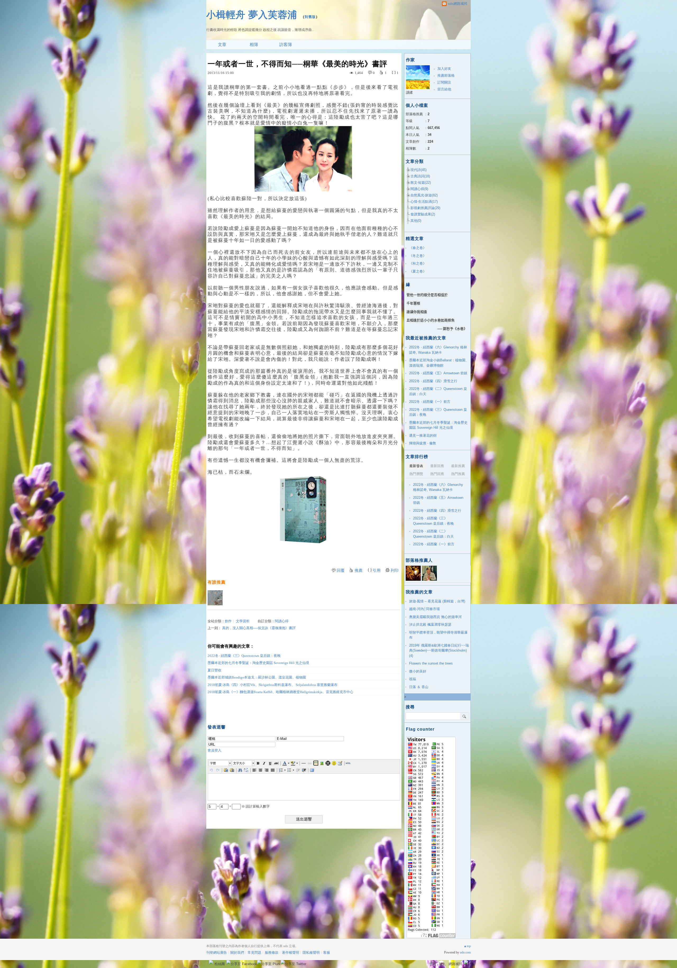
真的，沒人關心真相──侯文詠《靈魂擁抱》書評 (259, 628)
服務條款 (271, 953)
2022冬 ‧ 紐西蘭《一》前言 (429, 402)
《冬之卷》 (417, 256)
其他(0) (415, 221)
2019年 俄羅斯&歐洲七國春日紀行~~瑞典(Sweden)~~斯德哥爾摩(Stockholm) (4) (439, 650)
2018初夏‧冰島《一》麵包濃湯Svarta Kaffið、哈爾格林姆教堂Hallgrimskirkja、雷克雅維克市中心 (280, 692)
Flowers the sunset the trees (431, 663)
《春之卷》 (417, 248)
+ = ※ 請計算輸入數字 (243, 806)
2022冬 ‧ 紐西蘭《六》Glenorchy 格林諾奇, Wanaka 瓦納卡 (438, 349)
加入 (442, 964)
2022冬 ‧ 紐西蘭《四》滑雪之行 (433, 381)
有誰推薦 (217, 582)
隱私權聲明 (311, 953)
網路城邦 (455, 964)
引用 (377, 570)
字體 (213, 763)
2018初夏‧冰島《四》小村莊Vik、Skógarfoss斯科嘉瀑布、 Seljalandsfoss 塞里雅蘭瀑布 (272, 685)
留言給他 (444, 89)
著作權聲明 (290, 953)
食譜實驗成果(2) (422, 214)
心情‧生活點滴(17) (424, 202)
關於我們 (237, 953)
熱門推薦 (458, 474)
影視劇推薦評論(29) (425, 208)
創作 (228, 621)
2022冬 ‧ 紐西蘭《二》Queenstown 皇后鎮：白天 (438, 391)
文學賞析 (243, 621)
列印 (395, 570)
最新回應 (437, 466)
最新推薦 (458, 466)
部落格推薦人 (419, 560)
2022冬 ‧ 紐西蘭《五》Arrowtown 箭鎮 (438, 373)
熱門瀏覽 (416, 474)
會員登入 (214, 750)
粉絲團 (219, 964)
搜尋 (464, 716)
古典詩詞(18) (420, 176)
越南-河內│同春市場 (424, 609)
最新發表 (416, 466)
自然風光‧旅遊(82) (424, 195)
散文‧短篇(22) (420, 183)
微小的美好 (417, 671)
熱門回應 (437, 474)
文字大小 (239, 763)
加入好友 (444, 69)
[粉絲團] (211, 962)
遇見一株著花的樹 (423, 435)
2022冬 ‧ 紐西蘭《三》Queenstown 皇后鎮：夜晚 (244, 656)
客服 (326, 953)
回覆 (341, 570)
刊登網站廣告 (216, 953)
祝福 (412, 679)
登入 (432, 964)
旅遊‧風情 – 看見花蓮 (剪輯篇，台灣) (437, 601)
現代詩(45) (418, 170)
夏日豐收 (214, 670)
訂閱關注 (444, 82)
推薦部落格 (446, 75)
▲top (467, 946)
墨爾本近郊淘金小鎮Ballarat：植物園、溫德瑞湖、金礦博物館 (439, 362)
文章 (222, 44)
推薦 (359, 570)
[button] (220, 763)
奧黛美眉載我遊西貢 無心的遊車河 (435, 617)
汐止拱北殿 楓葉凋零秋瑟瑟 (430, 624)
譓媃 (409, 92)
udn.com (465, 952)
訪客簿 (285, 44)
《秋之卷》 (417, 263)
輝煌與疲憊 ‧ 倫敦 (422, 443)
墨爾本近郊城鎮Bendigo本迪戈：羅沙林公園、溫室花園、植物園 (257, 677)
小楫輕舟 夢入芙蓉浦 (251, 14)
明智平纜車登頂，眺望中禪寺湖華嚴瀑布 (438, 635)
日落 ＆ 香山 (418, 687)
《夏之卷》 (417, 271)
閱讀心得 (282, 621)
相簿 (254, 44)
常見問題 (254, 953)
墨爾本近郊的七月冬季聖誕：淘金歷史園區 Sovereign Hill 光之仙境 (258, 663)
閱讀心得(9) (419, 189)
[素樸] (215, 597)
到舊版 (310, 17)
